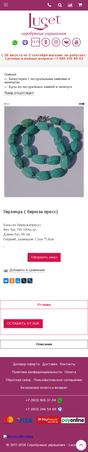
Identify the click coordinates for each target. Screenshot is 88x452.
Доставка (49, 364)
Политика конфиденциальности (37, 372)
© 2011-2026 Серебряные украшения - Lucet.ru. (44, 445)
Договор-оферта (26, 364)
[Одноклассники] (45, 42)
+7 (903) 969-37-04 (41, 400)
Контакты (67, 364)
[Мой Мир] (18, 280)
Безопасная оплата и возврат (44, 387)
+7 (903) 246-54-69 (41, 409)
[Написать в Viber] (25, 42)
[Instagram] (56, 42)
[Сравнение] (70, 5)
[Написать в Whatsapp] (15, 42)
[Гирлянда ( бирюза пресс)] (44, 151)
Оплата (70, 372)
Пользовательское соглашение (58, 380)
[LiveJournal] (29, 280)
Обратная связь (18, 380)
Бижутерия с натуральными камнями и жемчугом (37, 81)
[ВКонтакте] (6, 280)
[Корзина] (81, 5)
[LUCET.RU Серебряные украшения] (44, 24)
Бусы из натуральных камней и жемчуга (40, 86)
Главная (10, 74)
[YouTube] (76, 42)
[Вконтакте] (66, 42)
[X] (23, 280)
